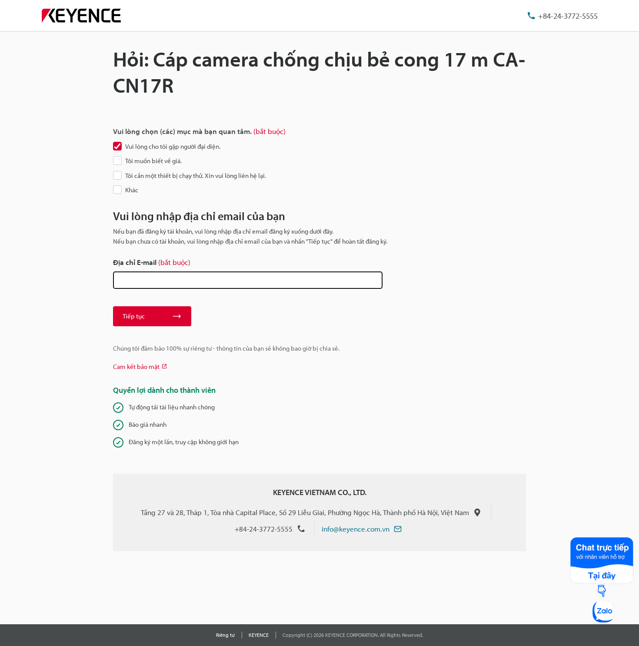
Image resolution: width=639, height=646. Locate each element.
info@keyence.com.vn (355, 528)
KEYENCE (259, 635)
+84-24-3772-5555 (568, 16)
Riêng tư (225, 635)
